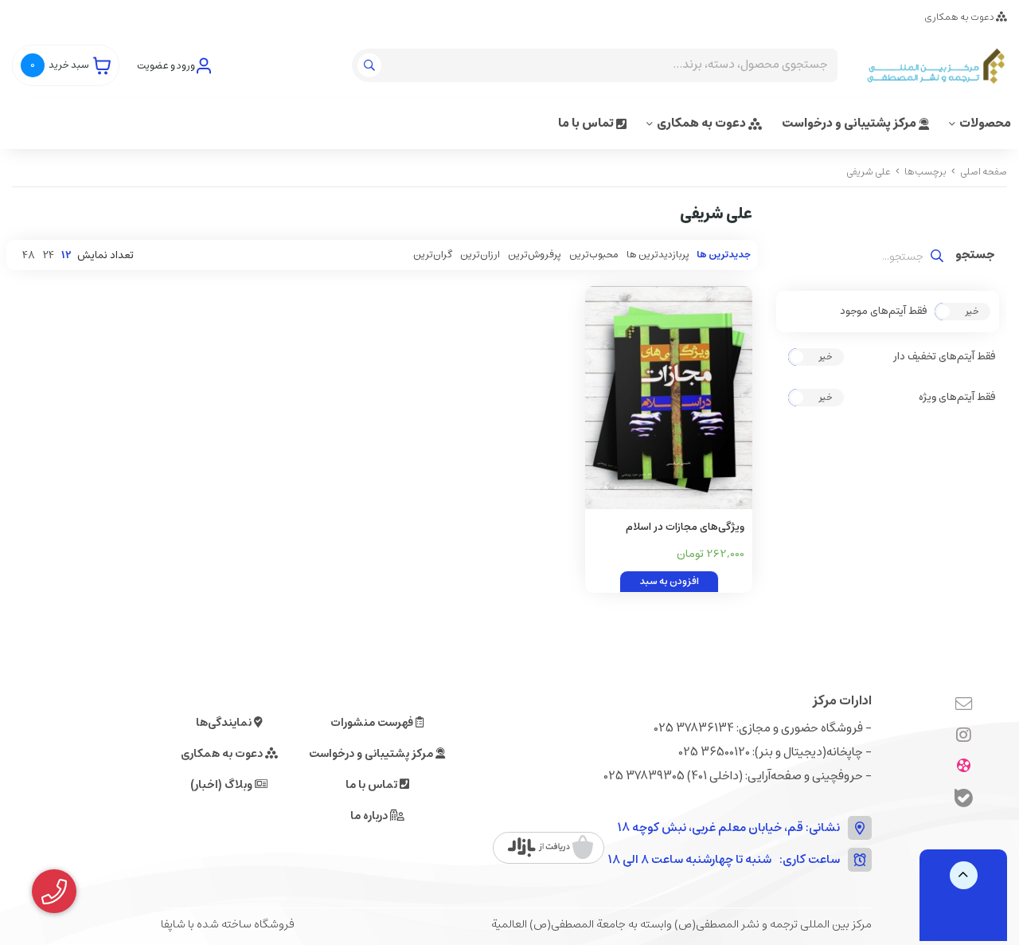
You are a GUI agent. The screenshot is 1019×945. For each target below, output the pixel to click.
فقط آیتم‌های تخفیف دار (944, 357)
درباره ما (370, 815)
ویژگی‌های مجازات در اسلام (685, 527)
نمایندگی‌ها (225, 722)
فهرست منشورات (373, 722)
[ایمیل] (963, 705)
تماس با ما (587, 123)
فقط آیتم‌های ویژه (957, 397)
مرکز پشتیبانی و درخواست (850, 123)
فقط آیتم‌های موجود (883, 311)
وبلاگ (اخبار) (222, 784)
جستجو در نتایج (975, 256)
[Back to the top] (964, 875)
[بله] (963, 800)
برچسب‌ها (925, 171)
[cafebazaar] (550, 848)
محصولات (985, 123)
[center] (371, 65)
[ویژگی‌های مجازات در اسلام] (668, 397)
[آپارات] (963, 767)
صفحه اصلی (983, 171)
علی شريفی (868, 171)
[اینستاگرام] (963, 736)
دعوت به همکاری (960, 17)
